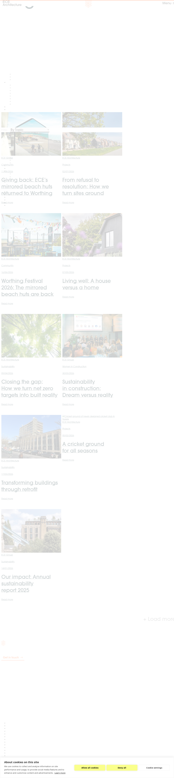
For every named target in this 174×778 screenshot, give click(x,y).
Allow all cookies (89, 767)
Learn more (60, 772)
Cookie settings (154, 767)
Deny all (122, 767)
